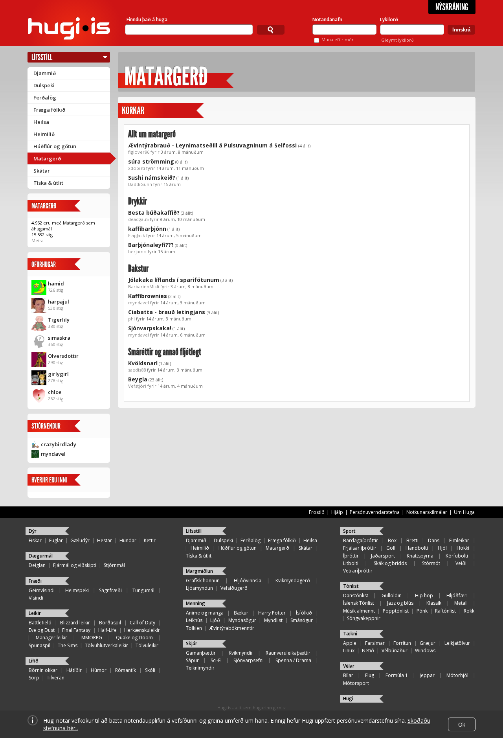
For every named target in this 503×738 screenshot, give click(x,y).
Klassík (433, 603)
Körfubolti (457, 555)
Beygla (137, 379)
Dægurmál (41, 555)
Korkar (133, 111)
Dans (433, 540)
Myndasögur (242, 620)
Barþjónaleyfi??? (151, 244)
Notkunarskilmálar (426, 512)
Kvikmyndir (241, 653)
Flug (369, 675)
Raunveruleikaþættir (288, 653)
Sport (349, 531)
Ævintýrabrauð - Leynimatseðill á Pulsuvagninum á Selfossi (213, 145)
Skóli (150, 670)
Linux (348, 650)
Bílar (348, 675)
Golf (391, 548)
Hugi (348, 698)
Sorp (34, 677)
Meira (37, 240)
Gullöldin (392, 595)
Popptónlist (396, 610)
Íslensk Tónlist (358, 603)
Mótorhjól (457, 675)
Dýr (33, 531)
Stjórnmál (114, 565)
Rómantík (125, 670)
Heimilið (44, 134)
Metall (461, 603)
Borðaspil (110, 622)
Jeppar (427, 675)
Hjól (442, 548)
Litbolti (350, 563)
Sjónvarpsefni (248, 660)
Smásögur (301, 620)
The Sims (67, 645)
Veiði (460, 563)
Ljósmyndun (199, 588)
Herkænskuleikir (142, 630)
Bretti (412, 540)
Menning (195, 603)
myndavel (53, 453)
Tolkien (194, 628)
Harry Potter (272, 612)
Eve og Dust (42, 630)
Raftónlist (445, 610)
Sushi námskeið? (151, 177)
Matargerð (47, 158)
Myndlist (273, 620)
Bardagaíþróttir (360, 540)
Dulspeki (44, 85)
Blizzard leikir (75, 622)
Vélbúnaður (395, 650)
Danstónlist (355, 595)
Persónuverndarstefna (375, 512)
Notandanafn (327, 19)
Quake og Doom (134, 637)
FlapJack (136, 235)
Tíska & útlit (48, 182)
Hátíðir (74, 670)
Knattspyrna (420, 555)
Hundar (127, 540)
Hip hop (424, 595)
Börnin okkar (43, 670)
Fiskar (35, 540)
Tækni (350, 633)
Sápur (192, 660)
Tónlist (351, 586)
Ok (461, 724)
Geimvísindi (42, 590)
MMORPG (91, 637)
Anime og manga (205, 612)
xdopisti (136, 168)
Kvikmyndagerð (292, 580)
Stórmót (431, 563)
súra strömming (151, 161)
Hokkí (463, 548)
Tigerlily (59, 319)
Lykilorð (389, 19)
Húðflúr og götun (54, 146)
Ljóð (215, 620)
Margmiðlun (199, 571)
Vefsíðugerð (234, 588)
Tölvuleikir (147, 645)
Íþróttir (351, 555)
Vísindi (36, 597)
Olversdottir (63, 355)
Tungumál (143, 590)
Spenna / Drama (293, 660)
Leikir (35, 613)
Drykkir (137, 201)
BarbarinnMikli (143, 286)
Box (392, 540)
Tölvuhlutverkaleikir (106, 645)
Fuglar (56, 540)
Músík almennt (359, 610)
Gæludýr (80, 540)
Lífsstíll (41, 57)
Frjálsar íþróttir (359, 548)
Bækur (241, 612)
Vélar (348, 666)
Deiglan (37, 565)
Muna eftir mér (337, 39)
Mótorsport (356, 683)
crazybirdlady (58, 444)
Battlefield (40, 622)
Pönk (422, 610)
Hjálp (337, 512)
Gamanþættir (201, 653)
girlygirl (58, 373)
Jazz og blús (400, 603)
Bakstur (138, 268)
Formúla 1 (397, 675)
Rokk (469, 610)
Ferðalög (44, 97)
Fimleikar (459, 540)
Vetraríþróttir (358, 570)
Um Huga (464, 512)
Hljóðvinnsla (247, 580)
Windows (425, 650)
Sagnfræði (110, 590)
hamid (56, 283)
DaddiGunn (140, 184)
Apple (349, 643)
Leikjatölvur (457, 643)
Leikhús (194, 620)
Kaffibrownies (147, 296)
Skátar (41, 170)
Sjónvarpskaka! (149, 328)
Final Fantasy (76, 630)
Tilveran (55, 677)
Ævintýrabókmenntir (231, 628)
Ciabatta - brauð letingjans (167, 312)
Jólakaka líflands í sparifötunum (173, 279)
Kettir (150, 540)
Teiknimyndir (200, 667)
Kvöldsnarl (143, 363)
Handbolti (417, 548)
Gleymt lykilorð (397, 40)
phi (131, 319)
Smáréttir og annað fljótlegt (164, 351)
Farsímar (375, 643)
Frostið (317, 512)
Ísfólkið (304, 612)
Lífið (34, 660)
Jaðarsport (383, 555)
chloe (55, 392)
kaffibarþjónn (147, 228)
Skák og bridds (390, 563)
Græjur (427, 643)
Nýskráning (451, 7)
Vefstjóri (137, 386)
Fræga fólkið (49, 109)
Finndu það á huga (147, 19)
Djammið (44, 73)
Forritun (402, 643)
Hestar (104, 540)
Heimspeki (77, 590)
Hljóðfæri (457, 595)
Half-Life (107, 630)
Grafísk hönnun (203, 580)
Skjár (191, 643)
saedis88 (137, 370)
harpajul (58, 301)
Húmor (98, 670)
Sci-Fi (216, 660)
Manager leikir (51, 637)
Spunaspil (39, 645)
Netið (368, 650)
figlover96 (138, 152)
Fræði (35, 581)
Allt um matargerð (152, 134)
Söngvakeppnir (363, 618)
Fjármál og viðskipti (74, 565)
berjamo (137, 251)
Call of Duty (142, 622)
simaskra (59, 337)
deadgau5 (138, 219)
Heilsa (41, 121)
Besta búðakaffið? (154, 212)
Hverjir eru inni (49, 479)
